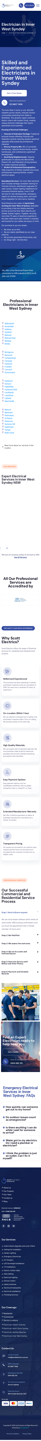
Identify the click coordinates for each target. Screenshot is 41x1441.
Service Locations (10, 1320)
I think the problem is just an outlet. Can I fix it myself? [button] (20, 1155)
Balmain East (10, 338)
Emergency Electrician (12, 1256)
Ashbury (8, 329)
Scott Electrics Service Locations (21, 33)
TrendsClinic (24, 1428)
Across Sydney (13, 1385)
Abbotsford (9, 323)
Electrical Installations (12, 1291)
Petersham (9, 415)
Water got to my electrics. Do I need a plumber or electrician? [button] (20, 1143)
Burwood (8, 355)
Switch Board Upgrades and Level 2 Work (19, 1246)
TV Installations (9, 1267)
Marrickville (9, 401)
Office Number (13, 1364)
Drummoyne (10, 372)
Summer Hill (10, 424)
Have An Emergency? (19, 1060)
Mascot (8, 410)
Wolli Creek (9, 433)
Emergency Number (15, 1373)
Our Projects (8, 1191)
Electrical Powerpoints (12, 1288)
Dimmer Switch (9, 1281)
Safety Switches (10, 1284)
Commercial (8, 1317)
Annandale (9, 326)
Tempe (8, 430)
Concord (8, 369)
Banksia (8, 341)
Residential (7, 1313)
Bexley (7, 344)
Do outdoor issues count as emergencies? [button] (21, 1118)
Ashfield (8, 332)
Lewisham (9, 395)
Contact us (7, 1198)
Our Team (7, 1194)
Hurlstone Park (11, 389)
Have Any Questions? (17, 101)
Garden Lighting (10, 1253)
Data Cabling (8, 1274)
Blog (5, 1201)
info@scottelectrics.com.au (18, 1357)
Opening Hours (13, 1391)
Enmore (8, 384)
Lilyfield (8, 398)
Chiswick (8, 364)
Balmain (8, 335)
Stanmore (9, 421)
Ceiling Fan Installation (12, 1250)
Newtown (9, 412)
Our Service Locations (16, 1382)
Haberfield (9, 387)
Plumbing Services (11, 1295)
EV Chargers (8, 1260)
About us (7, 1188)
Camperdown (10, 358)
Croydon (8, 367)
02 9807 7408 (15, 104)
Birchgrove (9, 352)
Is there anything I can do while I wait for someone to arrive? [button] (20, 1130)
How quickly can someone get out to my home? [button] (22, 1108)
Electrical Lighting (10, 1277)
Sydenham (9, 427)
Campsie (8, 361)
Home (3, 33)
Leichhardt (9, 392)
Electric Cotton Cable (12, 1270)
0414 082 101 (17, 1063)
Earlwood (8, 381)
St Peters (8, 418)
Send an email (13, 1355)
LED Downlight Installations (14, 1263)
